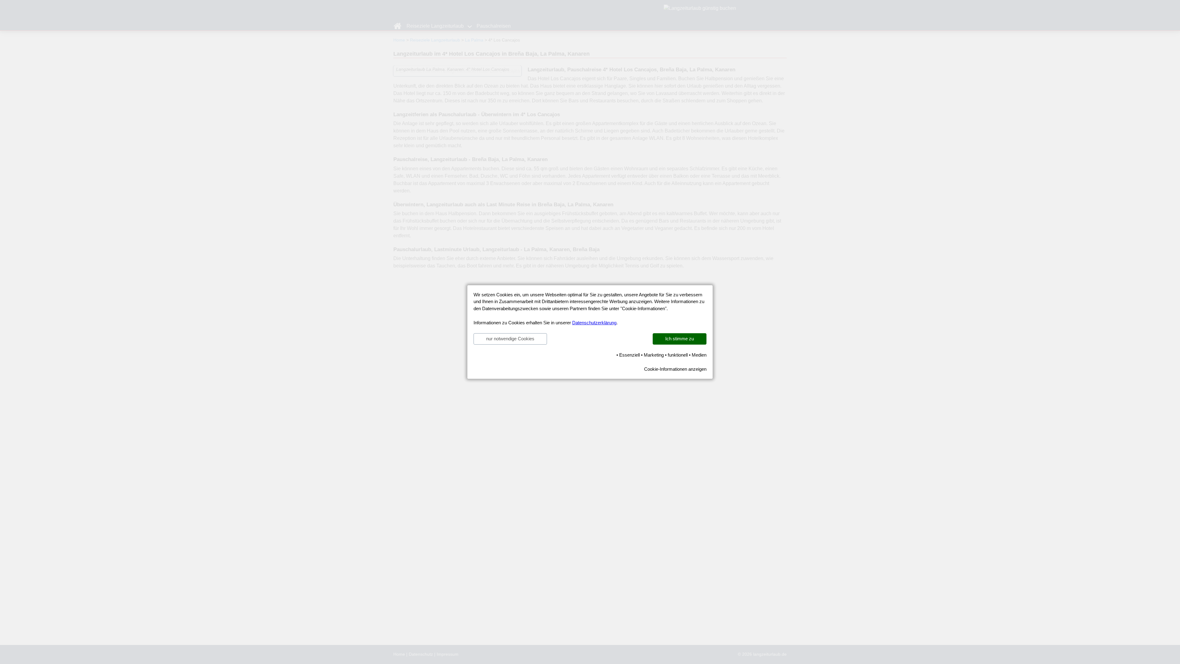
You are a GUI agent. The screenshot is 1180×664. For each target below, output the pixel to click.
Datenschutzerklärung (594, 322)
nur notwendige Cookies (510, 338)
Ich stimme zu (679, 338)
